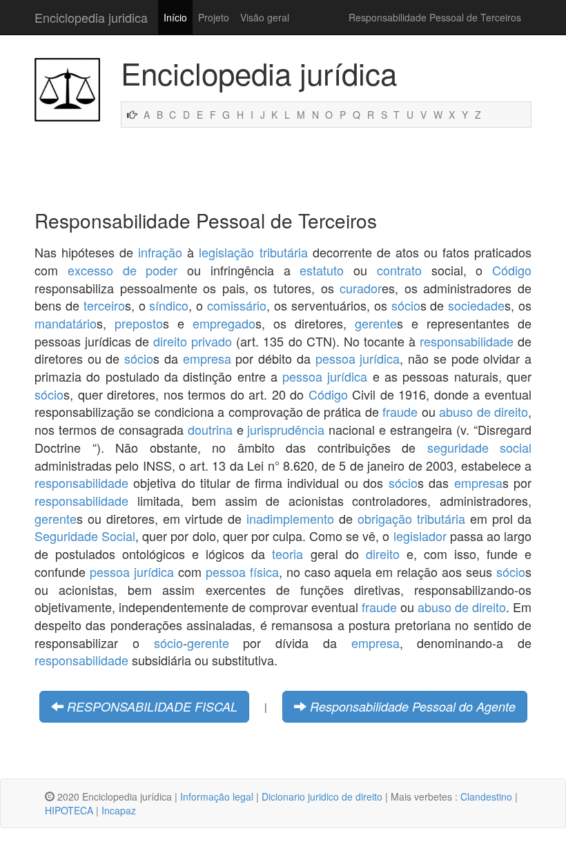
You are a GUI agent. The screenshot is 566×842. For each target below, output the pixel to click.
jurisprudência (285, 429)
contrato (399, 270)
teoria (287, 553)
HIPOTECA (69, 810)
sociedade (476, 305)
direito (383, 553)
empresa (207, 358)
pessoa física (242, 571)
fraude (400, 411)
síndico (168, 305)
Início (175, 17)
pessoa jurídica (357, 358)
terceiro (104, 305)
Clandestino (486, 796)
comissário (236, 305)
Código (511, 270)
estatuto (322, 270)
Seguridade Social (85, 536)
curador (361, 288)
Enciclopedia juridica (91, 17)
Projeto (213, 17)
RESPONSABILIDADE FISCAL (152, 706)
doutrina (210, 429)
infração (160, 252)
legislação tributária (253, 252)
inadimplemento (290, 518)
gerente (376, 323)
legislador (420, 536)
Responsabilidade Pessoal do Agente (413, 706)
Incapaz (118, 810)
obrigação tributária (411, 518)
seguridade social (479, 447)
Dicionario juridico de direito (322, 796)
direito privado (192, 341)
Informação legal (216, 796)
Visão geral (264, 17)
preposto (139, 323)
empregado (224, 323)
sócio (405, 305)
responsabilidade (467, 341)
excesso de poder (123, 270)
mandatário (66, 323)
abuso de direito (483, 411)
